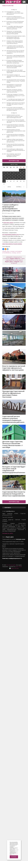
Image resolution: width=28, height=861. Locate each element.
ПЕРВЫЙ (4, 251)
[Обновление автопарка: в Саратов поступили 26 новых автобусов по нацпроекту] (14, 290)
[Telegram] (8, 249)
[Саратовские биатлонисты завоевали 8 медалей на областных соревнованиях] (14, 482)
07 (17, 173)
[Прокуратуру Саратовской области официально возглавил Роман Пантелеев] (14, 381)
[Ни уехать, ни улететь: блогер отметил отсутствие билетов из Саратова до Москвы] (14, 322)
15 (20, 175)
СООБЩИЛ (12, 251)
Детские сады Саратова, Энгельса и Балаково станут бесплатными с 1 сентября (12, 444)
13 (14, 175)
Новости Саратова (7, 5)
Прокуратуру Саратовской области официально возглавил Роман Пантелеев (13, 394)
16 (23, 175)
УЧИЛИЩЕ (14, 252)
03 (4, 173)
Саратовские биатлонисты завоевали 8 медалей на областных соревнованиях (13, 494)
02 (23, 170)
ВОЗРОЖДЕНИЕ (18, 251)
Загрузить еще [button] (14, 160)
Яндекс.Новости (15, 258)
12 (10, 175)
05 (10, 173)
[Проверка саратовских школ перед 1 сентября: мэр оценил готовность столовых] (14, 338)
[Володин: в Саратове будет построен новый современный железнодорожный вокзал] (14, 457)
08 (20, 173)
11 (7, 175)
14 (17, 175)
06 (14, 173)
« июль (9, 186)
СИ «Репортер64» (11, 565)
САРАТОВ (19, 252)
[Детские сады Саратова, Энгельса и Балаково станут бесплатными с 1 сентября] (14, 432)
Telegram (16, 261)
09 (23, 173)
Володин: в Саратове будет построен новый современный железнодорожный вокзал (13, 470)
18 (7, 178)
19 (10, 178)
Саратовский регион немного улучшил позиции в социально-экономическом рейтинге (13, 419)
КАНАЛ (8, 251)
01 (20, 170)
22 (20, 178)
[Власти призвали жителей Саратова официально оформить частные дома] (14, 356)
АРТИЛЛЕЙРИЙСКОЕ (6, 252)
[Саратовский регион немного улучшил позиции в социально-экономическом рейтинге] (14, 407)
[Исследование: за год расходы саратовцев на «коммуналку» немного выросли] (14, 306)
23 (23, 178)
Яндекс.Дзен (9, 261)
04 (7, 173)
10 (4, 175)
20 (14, 178)
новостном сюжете (8, 222)
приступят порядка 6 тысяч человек (12, 243)
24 (4, 181)
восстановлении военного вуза (10, 234)
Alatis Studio (19, 566)
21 (17, 178)
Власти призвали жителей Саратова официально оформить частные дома (13, 368)
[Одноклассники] (5, 249)
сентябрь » (19, 186)
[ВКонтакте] (3, 249)
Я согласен (13, 856)
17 (4, 178)
